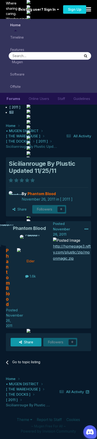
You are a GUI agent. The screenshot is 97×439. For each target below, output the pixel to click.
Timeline (17, 37)
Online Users (39, 99)
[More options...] (86, 229)
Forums (13, 99)
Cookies (73, 419)
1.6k (32, 276)
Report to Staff (49, 419)
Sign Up (74, 9)
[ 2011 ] (66, 199)
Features (17, 50)
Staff (61, 99)
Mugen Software (17, 68)
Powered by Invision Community (48, 431)
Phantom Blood (29, 228)
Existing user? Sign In (37, 9)
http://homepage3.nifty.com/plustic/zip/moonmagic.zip (72, 252)
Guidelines (81, 99)
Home (15, 25)
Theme (23, 419)
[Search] (85, 56)
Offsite (15, 87)
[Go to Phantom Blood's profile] (14, 196)
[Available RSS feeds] (87, 392)
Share (21, 209)
